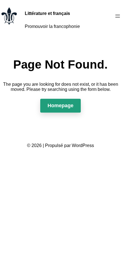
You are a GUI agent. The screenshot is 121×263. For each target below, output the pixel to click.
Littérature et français (47, 13)
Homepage (60, 105)
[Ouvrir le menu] (117, 16)
